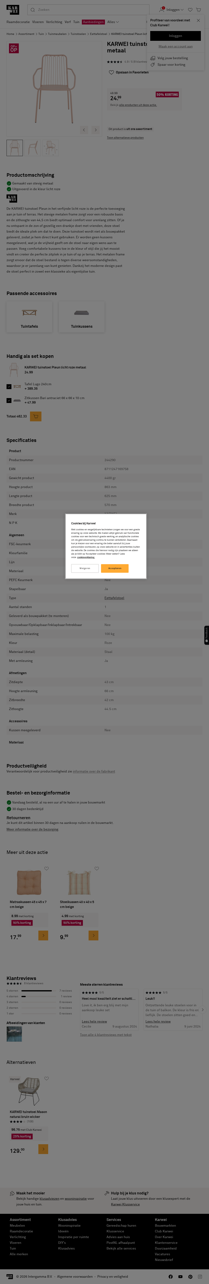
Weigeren (85, 568)
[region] (106, 546)
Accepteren (115, 568)
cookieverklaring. (86, 557)
